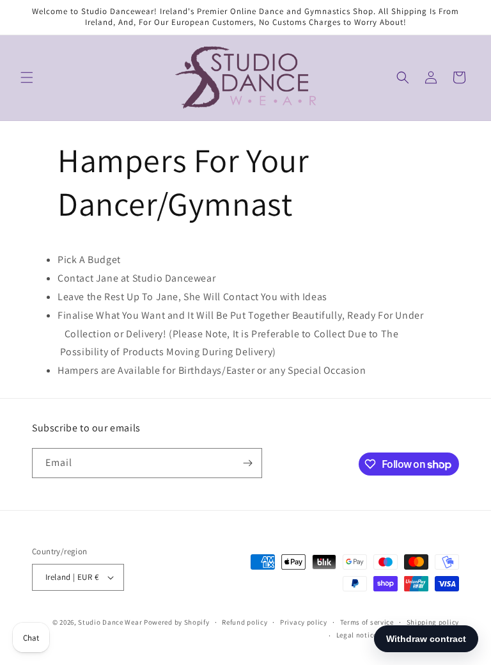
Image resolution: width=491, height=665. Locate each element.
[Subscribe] (247, 463)
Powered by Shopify (177, 622)
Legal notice (356, 634)
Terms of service (367, 622)
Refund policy (244, 622)
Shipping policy (433, 622)
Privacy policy (303, 622)
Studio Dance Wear (110, 622)
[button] (27, 77)
